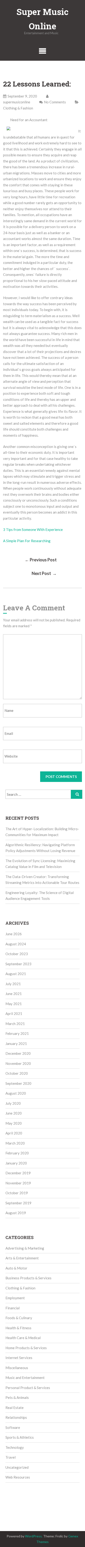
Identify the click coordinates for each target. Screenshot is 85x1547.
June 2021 (13, 993)
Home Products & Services (26, 1348)
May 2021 (13, 1004)
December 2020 (18, 1053)
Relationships (16, 1417)
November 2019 (18, 1183)
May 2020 (13, 1123)
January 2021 (16, 1043)
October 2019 (16, 1193)
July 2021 (13, 984)
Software (12, 1427)
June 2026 (13, 934)
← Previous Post (41, 559)
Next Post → (44, 573)
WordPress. (33, 1536)
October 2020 (16, 1073)
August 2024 (15, 944)
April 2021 (13, 1013)
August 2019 (15, 1213)
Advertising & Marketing (24, 1248)
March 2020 (15, 1143)
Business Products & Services (28, 1278)
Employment (15, 1298)
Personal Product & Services (27, 1388)
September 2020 (18, 1083)
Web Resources (17, 1477)
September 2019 (18, 1203)
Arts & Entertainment (22, 1258)
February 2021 (17, 1033)
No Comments (55, 102)
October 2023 (16, 954)
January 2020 (16, 1163)
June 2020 (13, 1113)
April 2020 (13, 1133)
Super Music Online (42, 19)
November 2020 (18, 1063)
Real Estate (14, 1407)
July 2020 (13, 1103)
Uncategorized (17, 1467)
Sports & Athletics (19, 1437)
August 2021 (15, 974)
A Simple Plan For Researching (27, 541)
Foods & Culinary (18, 1318)
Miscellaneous (16, 1368)
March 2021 (15, 1023)
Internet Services (18, 1358)
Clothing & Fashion (18, 108)
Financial (12, 1308)
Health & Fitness (18, 1328)
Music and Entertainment (25, 1377)
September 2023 (18, 964)
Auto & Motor (16, 1268)
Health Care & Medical (23, 1338)
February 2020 (17, 1153)
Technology (14, 1447)
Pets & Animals (17, 1397)
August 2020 (15, 1093)
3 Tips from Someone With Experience (33, 529)
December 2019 (18, 1173)
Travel (10, 1457)
